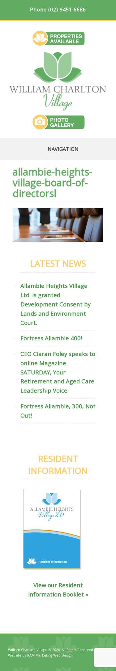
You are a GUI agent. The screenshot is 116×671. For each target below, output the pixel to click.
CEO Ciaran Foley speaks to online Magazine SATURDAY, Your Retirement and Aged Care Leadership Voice (57, 372)
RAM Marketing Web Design (50, 655)
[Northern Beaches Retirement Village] (58, 108)
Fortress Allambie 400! (51, 338)
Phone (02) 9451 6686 (58, 9)
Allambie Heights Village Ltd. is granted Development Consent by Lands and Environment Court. (55, 304)
